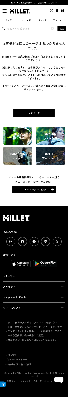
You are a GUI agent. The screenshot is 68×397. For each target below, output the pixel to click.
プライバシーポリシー (16, 359)
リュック (42, 20)
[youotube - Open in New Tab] (34, 241)
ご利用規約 (10, 354)
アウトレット (59, 20)
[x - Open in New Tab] (57, 241)
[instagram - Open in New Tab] (10, 241)
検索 (62, 28)
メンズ (8, 20)
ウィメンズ (25, 20)
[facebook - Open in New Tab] (22, 241)
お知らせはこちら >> (47, 2)
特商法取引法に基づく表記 (18, 364)
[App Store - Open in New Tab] (20, 265)
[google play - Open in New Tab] (45, 265)
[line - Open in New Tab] (45, 241)
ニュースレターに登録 (34, 189)
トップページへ (34, 113)
